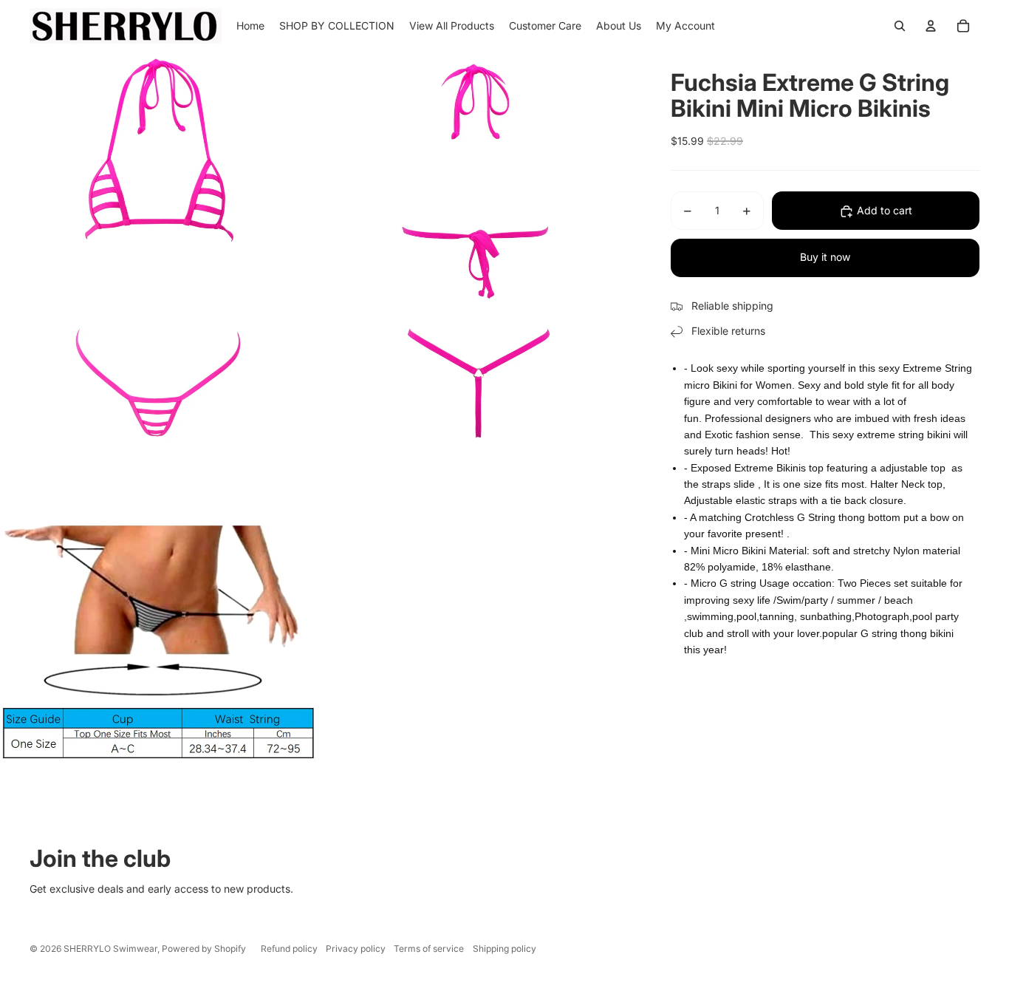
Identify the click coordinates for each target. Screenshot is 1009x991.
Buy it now (825, 257)
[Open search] (899, 26)
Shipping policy (504, 948)
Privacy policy (356, 948)
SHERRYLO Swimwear (110, 948)
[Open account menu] (930, 26)
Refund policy (289, 948)
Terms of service (429, 948)
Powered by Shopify (204, 948)
